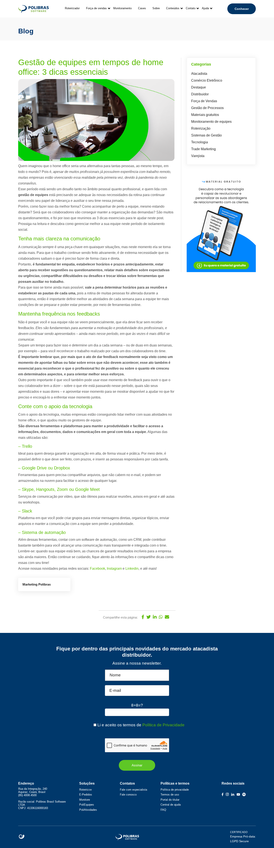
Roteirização (200, 128)
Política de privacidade (175, 789)
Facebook (97, 568)
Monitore (84, 799)
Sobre (156, 8)
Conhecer (242, 8)
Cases (142, 8)
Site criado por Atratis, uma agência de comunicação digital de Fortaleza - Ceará (22, 837)
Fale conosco (128, 794)
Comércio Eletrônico (206, 80)
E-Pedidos (85, 794)
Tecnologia (199, 142)
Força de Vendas (204, 101)
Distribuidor (200, 94)
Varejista (197, 156)
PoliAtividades (88, 809)
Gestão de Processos (207, 108)
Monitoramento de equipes (211, 121)
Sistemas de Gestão (206, 135)
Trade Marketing (203, 149)
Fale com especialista (133, 789)
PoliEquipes (86, 804)
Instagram (114, 568)
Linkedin (131, 568)
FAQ (163, 809)
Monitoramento (122, 8)
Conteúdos (172, 8)
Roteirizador (72, 8)
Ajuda (205, 8)
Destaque (198, 87)
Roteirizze (85, 789)
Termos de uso (170, 794)
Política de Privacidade (163, 725)
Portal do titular (170, 799)
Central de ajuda (171, 804)
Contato (190, 8)
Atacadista (199, 73)
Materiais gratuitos (205, 115)
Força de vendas (96, 8)
